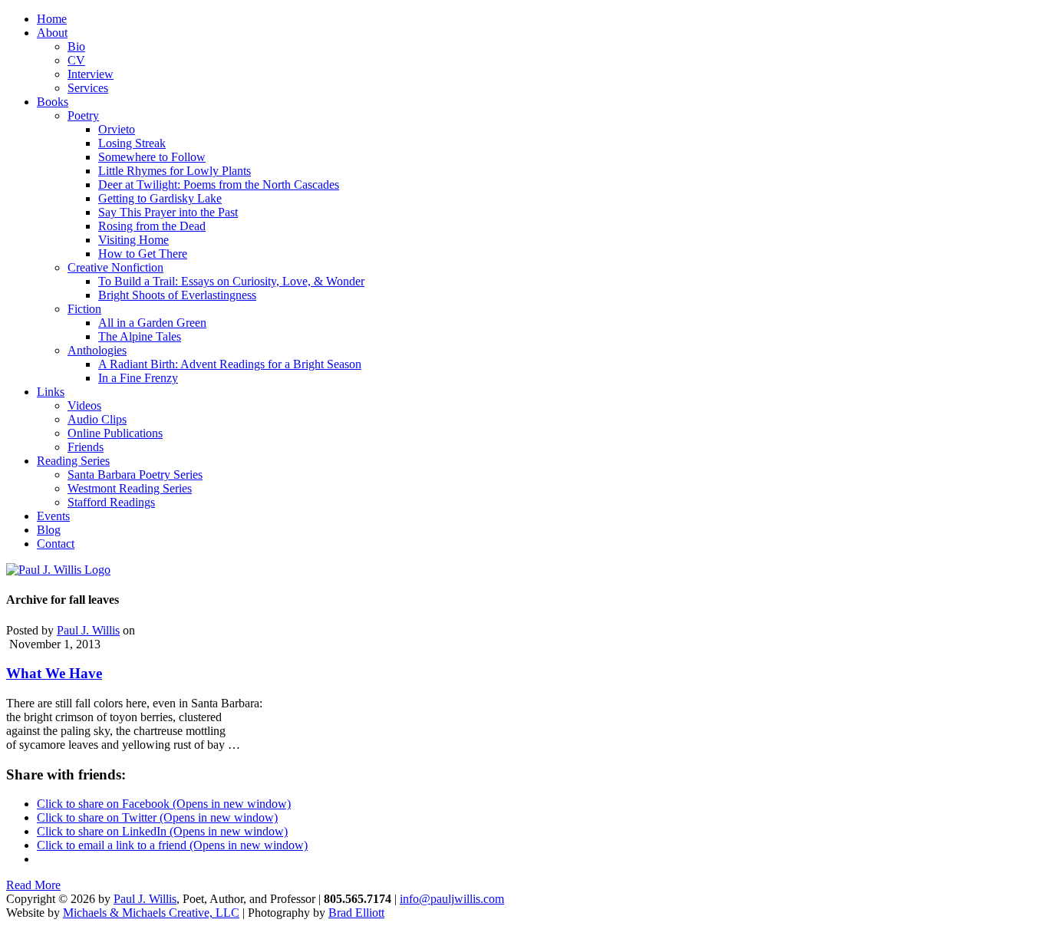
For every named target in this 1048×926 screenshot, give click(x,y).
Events (53, 515)
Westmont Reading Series (130, 488)
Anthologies (97, 350)
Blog (49, 529)
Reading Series (73, 460)
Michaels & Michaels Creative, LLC (151, 912)
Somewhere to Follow (152, 156)
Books (52, 101)
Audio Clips (97, 419)
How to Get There (142, 253)
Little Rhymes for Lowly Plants (174, 170)
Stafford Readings (111, 502)
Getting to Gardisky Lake (160, 198)
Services (88, 87)
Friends (86, 446)
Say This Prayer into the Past (168, 212)
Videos (84, 405)
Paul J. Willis (88, 630)
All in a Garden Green (152, 322)
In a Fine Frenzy (138, 377)
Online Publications (115, 433)
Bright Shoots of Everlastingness (177, 295)
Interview (91, 74)
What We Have (54, 673)
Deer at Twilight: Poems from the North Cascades (218, 184)
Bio (76, 46)
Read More (33, 884)
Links (50, 391)
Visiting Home (133, 239)
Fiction (84, 308)
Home (52, 18)
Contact (55, 543)
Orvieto (116, 129)
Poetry (83, 115)
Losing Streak (132, 143)
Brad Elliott (356, 912)
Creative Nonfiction (115, 267)
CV (76, 60)
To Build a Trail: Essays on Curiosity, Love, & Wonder (231, 281)
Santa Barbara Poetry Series (135, 474)
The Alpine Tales (139, 336)
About (52, 32)
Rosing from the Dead (152, 225)
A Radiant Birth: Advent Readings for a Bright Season (229, 364)
